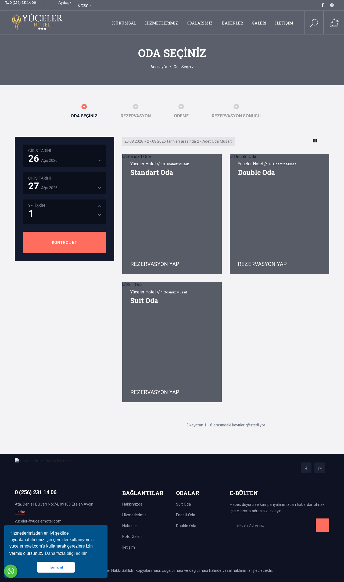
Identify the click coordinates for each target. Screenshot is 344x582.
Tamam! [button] (56, 567)
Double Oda (256, 172)
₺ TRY (83, 5)
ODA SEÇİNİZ (84, 115)
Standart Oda (151, 172)
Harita (20, 512)
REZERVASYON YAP (155, 264)
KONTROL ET (64, 242)
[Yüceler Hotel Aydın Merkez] (38, 21)
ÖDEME (181, 115)
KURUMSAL (124, 23)
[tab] (315, 140)
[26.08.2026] (99, 160)
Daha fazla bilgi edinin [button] (66, 553)
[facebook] (322, 5)
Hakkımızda (132, 504)
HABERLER (232, 23)
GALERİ (259, 23)
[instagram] (332, 5)
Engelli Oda (185, 515)
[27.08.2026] (99, 188)
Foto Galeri (132, 536)
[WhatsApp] (10, 571)
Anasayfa (158, 67)
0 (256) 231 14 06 (23, 2)
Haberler (129, 525)
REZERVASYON (136, 115)
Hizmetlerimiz (134, 515)
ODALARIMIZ (200, 23)
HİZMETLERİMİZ (161, 23)
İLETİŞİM (284, 23)
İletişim (128, 547)
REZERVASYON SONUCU (236, 115)
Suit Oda (144, 300)
